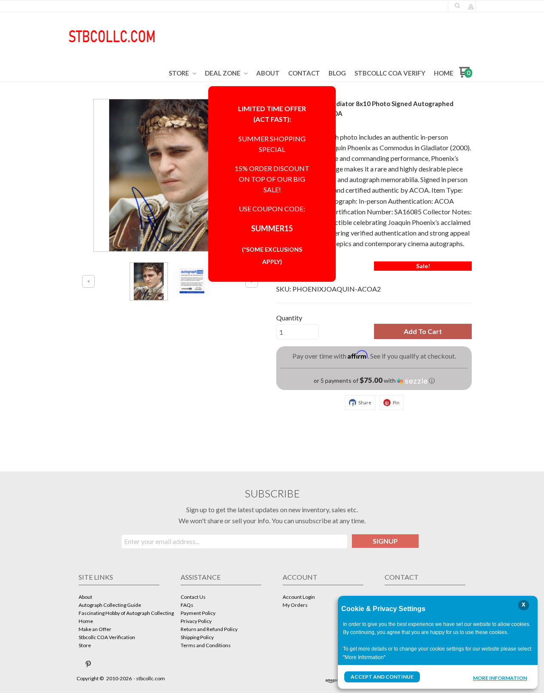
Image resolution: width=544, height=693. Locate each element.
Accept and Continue (382, 676)
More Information (500, 678)
